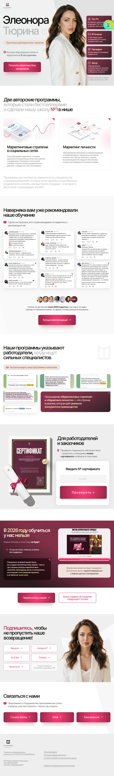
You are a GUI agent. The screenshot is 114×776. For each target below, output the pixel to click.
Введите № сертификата (83, 469)
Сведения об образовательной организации (59, 766)
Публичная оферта (50, 752)
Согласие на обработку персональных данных (60, 758)
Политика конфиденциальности (55, 755)
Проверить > (83, 492)
